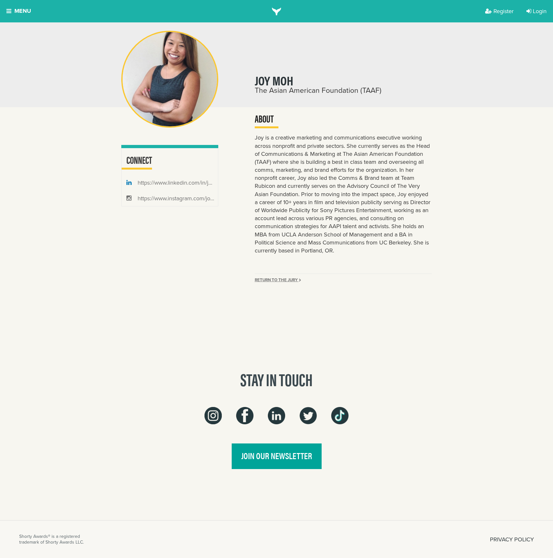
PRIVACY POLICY (512, 539)
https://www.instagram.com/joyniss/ (177, 198)
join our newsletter (276, 456)
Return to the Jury (277, 280)
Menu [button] (22, 11)
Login (540, 11)
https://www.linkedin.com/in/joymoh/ (177, 183)
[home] (276, 11)
